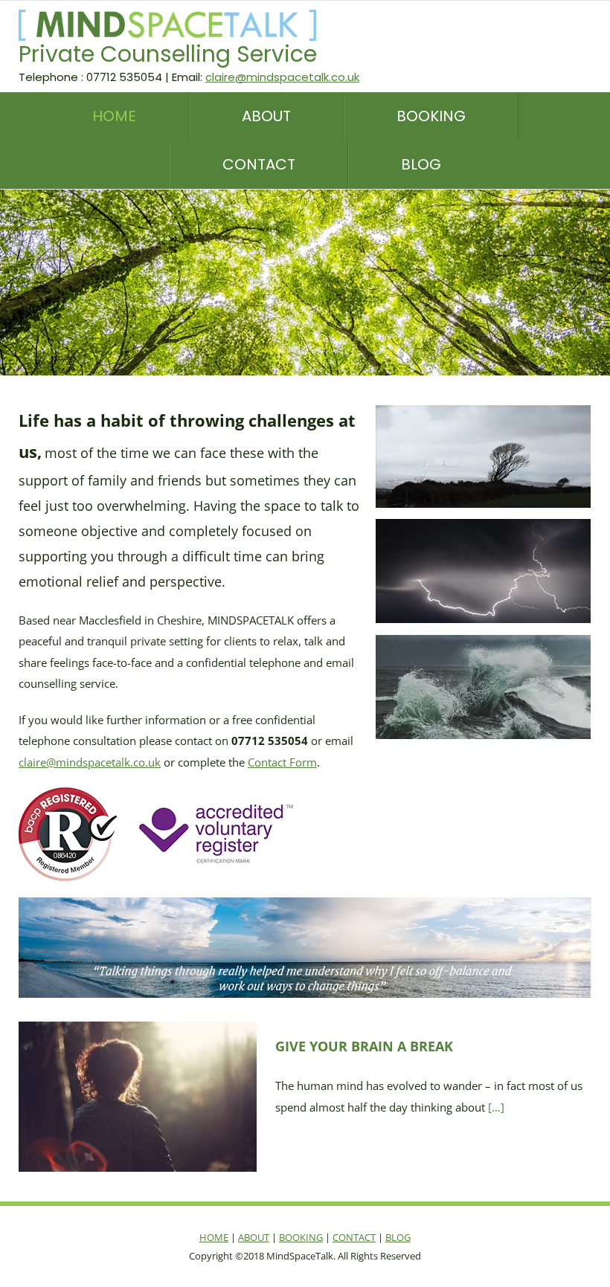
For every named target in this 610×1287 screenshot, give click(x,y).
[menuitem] (140, 116)
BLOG (398, 1237)
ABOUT (253, 1237)
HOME (213, 1237)
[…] (496, 1107)
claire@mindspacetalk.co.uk (282, 77)
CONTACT (354, 1237)
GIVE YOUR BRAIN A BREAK (364, 1046)
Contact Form (282, 762)
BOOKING (301, 1237)
